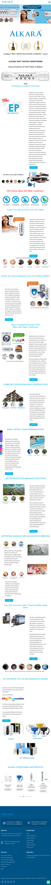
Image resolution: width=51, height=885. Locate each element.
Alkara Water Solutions (7, 878)
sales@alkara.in (19, 824)
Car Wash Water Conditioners (43, 786)
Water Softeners (30, 838)
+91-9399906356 (41, 824)
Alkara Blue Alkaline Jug (8, 785)
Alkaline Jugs (29, 842)
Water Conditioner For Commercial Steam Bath (31, 786)
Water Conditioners (31, 835)
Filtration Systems (31, 844)
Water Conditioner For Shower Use (20, 786)
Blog (2, 869)
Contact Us (4, 866)
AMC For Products (5, 864)
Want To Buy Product (6, 855)
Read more (7, 789)
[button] (2, 14)
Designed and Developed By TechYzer (26, 878)
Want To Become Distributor (8, 862)
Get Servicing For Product (7, 859)
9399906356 (44, 822)
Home (27, 833)
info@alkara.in (18, 822)
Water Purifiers (30, 840)
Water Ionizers (30, 847)
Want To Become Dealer (7, 857)
